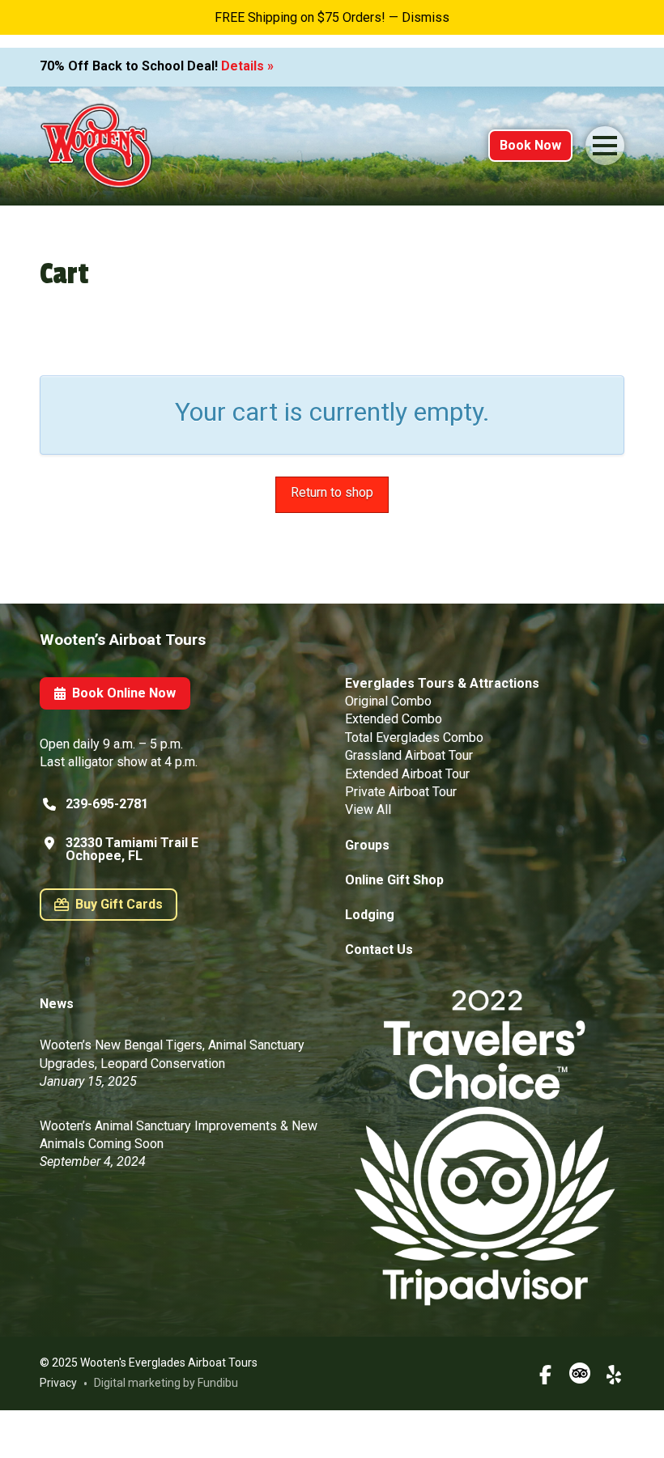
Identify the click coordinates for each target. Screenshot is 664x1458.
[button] (604, 145)
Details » (247, 66)
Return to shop (332, 492)
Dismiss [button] (425, 17)
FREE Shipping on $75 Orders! (300, 17)
